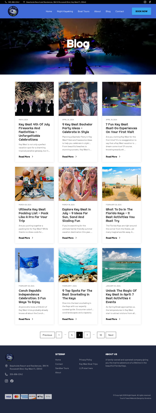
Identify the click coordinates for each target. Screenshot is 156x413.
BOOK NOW (141, 11)
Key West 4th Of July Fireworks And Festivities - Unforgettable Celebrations (34, 132)
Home (49, 11)
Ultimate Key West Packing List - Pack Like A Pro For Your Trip (33, 215)
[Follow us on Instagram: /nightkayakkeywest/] (6, 380)
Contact (119, 11)
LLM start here (86, 368)
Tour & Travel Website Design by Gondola (135, 398)
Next (110, 334)
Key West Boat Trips (88, 364)
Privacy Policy (85, 359)
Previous (47, 334)
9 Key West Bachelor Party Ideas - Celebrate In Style (77, 128)
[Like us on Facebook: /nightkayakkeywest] (11, 380)
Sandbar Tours (62, 368)
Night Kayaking (65, 11)
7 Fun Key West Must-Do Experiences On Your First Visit (121, 128)
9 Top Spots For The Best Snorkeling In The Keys (77, 294)
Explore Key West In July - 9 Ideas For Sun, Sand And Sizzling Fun (76, 215)
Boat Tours (83, 11)
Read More (34, 156)
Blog (108, 11)
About (97, 11)
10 (101, 334)
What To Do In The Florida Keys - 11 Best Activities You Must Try (120, 215)
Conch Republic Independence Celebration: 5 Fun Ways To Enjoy (32, 296)
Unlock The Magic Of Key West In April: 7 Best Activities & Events (121, 296)
